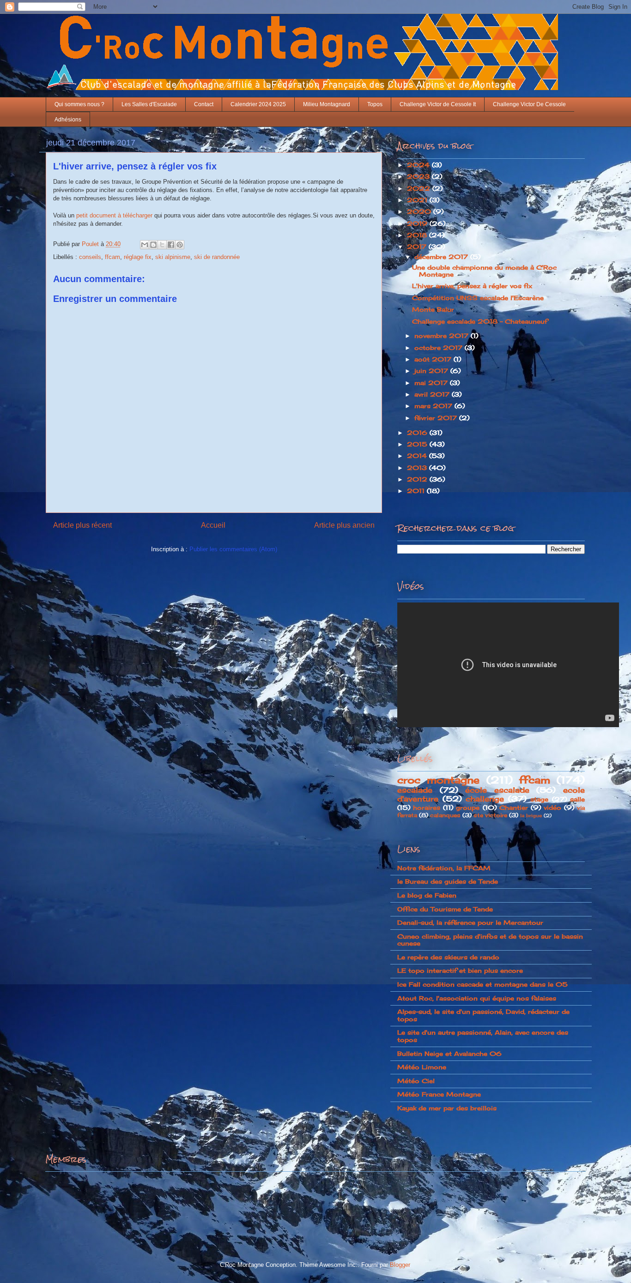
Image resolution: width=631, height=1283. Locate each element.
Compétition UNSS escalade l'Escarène (478, 297)
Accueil (213, 525)
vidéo (552, 807)
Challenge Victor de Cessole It (438, 104)
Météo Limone (421, 1067)
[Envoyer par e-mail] (144, 244)
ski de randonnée (217, 256)
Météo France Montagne (439, 1094)
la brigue (531, 816)
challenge (485, 799)
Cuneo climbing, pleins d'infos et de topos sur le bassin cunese (490, 940)
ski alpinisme (172, 256)
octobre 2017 (439, 347)
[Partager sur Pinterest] (179, 244)
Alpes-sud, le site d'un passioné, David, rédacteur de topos (483, 1015)
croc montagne (438, 780)
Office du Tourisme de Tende (445, 909)
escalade (414, 790)
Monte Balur (433, 309)
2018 (418, 235)
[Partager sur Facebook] (171, 244)
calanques (445, 815)
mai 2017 (432, 382)
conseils (90, 256)
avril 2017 (433, 394)
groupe (467, 807)
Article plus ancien (344, 525)
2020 (420, 211)
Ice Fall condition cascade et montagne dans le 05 (482, 984)
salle (577, 799)
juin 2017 (432, 370)
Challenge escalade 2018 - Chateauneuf (479, 321)
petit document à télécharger (114, 215)
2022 (419, 188)
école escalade (497, 790)
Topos (374, 104)
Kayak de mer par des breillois (447, 1108)
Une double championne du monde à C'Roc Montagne (484, 271)
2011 (417, 490)
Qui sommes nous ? (79, 104)
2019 (418, 223)
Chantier (513, 807)
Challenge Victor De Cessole (529, 104)
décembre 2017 (442, 256)
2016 (418, 432)
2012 (418, 479)
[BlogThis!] (153, 244)
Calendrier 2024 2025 (258, 104)
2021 (418, 200)
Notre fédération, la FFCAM (444, 868)
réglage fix (138, 256)
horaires (426, 807)
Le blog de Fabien (426, 895)
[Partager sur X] (162, 244)
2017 (418, 246)
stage (539, 799)
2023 (419, 176)
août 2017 (434, 359)
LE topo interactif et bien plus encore (460, 970)
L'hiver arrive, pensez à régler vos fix (472, 285)
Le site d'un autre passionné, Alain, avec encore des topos (482, 1036)
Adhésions (68, 119)
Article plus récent (82, 525)
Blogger (400, 1264)
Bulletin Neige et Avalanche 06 (449, 1053)
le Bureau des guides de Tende (447, 881)
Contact (203, 104)
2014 (418, 455)
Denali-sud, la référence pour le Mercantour (470, 922)
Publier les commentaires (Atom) (233, 549)
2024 (419, 165)
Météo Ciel (416, 1080)
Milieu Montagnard (326, 104)
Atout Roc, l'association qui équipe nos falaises (476, 998)
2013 (418, 467)
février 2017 (436, 418)
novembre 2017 (442, 335)
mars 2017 (434, 406)
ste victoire (490, 815)
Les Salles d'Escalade (149, 104)
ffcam (112, 256)
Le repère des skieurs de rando (448, 957)
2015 (418, 444)
